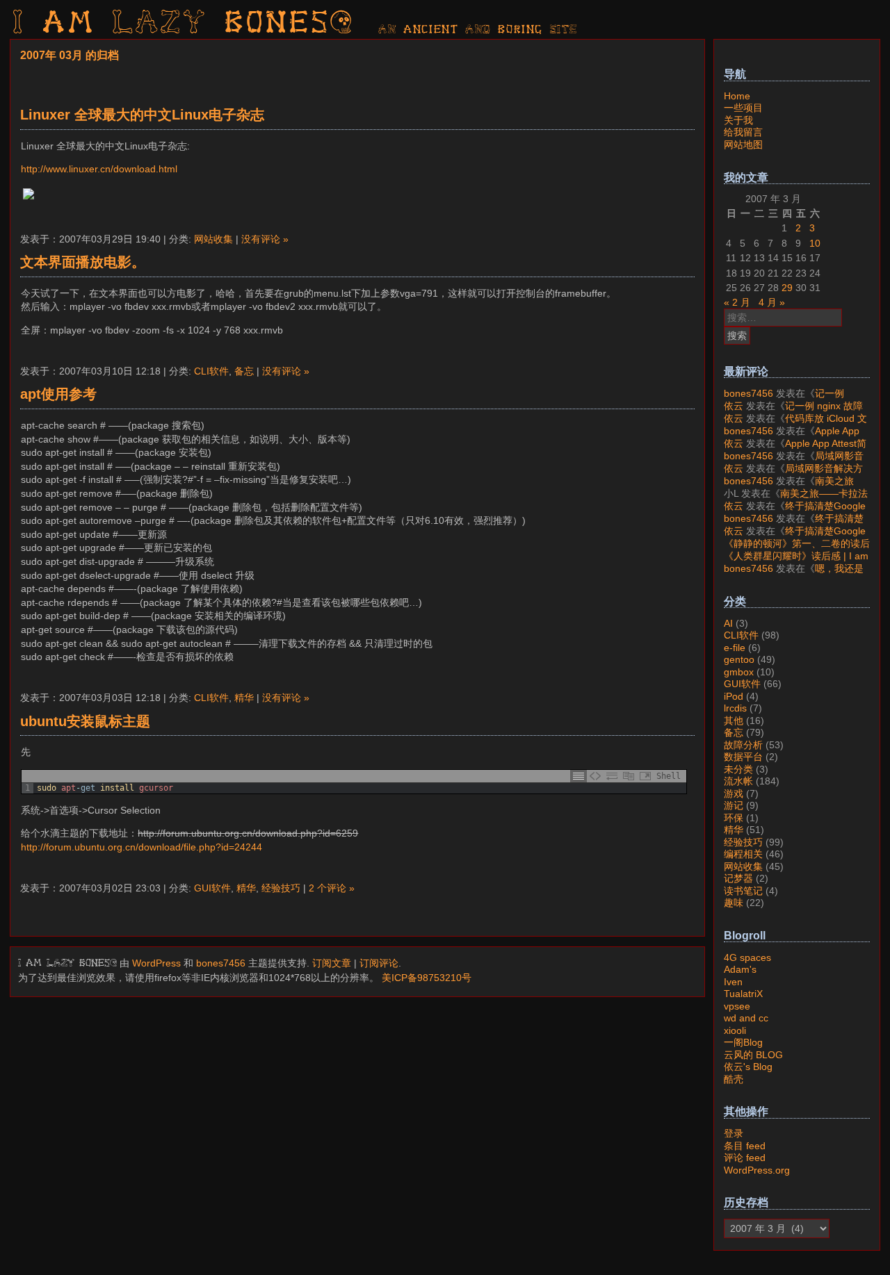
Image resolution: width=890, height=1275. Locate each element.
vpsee (737, 1006)
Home (737, 95)
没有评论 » (265, 239)
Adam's (740, 969)
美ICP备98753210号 (426, 977)
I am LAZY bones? (183, 24)
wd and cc (746, 1017)
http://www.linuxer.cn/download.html (99, 168)
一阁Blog (743, 1042)
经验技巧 (280, 888)
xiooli (735, 1030)
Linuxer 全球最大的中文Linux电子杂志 (142, 114)
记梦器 (738, 878)
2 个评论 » (332, 888)
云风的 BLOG (753, 1054)
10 (814, 243)
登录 (733, 1133)
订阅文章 (331, 963)
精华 (244, 697)
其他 (733, 720)
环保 (733, 817)
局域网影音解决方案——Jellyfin (794, 462)
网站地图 (743, 144)
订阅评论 (378, 963)
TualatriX (743, 993)
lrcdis (735, 708)
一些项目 (743, 107)
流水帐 (738, 781)
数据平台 (743, 756)
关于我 (738, 120)
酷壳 (733, 1079)
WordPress (156, 963)
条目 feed (745, 1145)
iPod (733, 696)
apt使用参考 (58, 394)
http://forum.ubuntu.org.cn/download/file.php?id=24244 (141, 847)
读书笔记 (743, 890)
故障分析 (743, 744)
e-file (734, 647)
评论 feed (745, 1157)
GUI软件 (212, 888)
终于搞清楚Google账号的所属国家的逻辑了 (795, 512)
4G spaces (747, 957)
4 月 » (772, 302)
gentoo (739, 659)
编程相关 (743, 853)
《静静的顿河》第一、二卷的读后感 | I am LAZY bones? (797, 549)
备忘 (244, 371)
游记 (733, 805)
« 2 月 (737, 302)
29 (787, 287)
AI (728, 623)
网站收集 (213, 239)
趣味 (733, 902)
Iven (733, 981)
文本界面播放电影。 (82, 262)
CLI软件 (211, 371)
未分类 (738, 769)
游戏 (733, 793)
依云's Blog (748, 1066)
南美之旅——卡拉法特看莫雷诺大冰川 (789, 487)
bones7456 (220, 963)
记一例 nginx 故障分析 (784, 399)
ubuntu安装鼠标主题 (85, 721)
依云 (733, 405)
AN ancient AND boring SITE (478, 29)
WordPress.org (757, 1170)
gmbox (739, 671)
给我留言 (743, 132)
